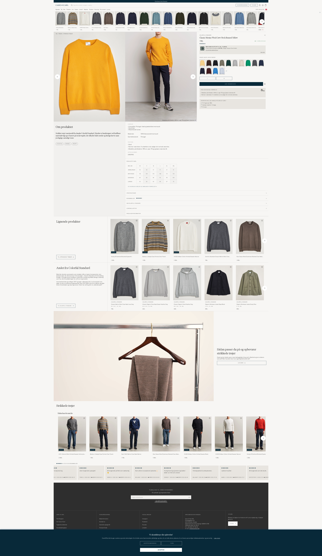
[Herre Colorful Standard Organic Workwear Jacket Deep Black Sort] (219, 282)
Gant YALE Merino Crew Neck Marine (131, 454)
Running (97, 9)
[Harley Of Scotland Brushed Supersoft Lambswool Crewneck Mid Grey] (61, 26)
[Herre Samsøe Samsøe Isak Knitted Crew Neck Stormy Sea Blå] (156, 18)
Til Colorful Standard (65, 305)
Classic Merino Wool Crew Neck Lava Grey (122, 304)
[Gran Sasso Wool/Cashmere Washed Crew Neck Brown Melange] (108, 26)
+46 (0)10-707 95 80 (192, 527)
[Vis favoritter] (263, 5)
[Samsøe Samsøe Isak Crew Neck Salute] (192, 26)
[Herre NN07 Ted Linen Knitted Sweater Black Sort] (203, 18)
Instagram (145, 519)
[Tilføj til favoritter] (136, 221)
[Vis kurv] (265, 5)
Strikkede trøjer (68, 33)
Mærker (86, 9)
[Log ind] (259, 5)
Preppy (75, 143)
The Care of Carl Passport (161, 1)
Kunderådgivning (242, 5)
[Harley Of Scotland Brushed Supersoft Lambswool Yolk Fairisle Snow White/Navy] (215, 26)
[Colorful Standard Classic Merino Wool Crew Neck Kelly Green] (248, 63)
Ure (73, 9)
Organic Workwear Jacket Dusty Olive (246, 304)
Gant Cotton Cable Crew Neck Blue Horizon (239, 27)
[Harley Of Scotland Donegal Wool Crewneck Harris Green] (180, 26)
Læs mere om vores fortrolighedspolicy (161, 501)
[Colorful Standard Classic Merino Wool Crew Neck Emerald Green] (229, 63)
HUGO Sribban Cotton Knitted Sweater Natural (84, 27)
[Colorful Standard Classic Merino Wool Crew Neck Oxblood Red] (209, 71)
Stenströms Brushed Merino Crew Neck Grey (227, 27)
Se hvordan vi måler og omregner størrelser (142, 186)
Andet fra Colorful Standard (73, 268)
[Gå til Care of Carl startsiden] (62, 5)
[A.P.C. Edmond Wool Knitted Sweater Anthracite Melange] (72, 452)
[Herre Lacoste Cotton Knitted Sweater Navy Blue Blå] (120, 18)
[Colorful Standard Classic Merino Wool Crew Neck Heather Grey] (235, 63)
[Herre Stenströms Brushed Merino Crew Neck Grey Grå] (227, 18)
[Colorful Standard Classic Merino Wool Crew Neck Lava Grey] (96, 26)
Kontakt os (102, 521)
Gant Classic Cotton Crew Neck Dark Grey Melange (251, 27)
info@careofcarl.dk (194, 528)
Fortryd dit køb (103, 527)
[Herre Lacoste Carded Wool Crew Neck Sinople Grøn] (144, 18)
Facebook (144, 521)
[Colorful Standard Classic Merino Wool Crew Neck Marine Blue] (261, 63)
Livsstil (81, 9)
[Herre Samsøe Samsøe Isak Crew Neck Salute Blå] (192, 18)
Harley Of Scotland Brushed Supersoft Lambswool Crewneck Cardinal (257, 454)
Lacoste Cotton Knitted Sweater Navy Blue (120, 27)
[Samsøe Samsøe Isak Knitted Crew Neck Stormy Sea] (156, 26)
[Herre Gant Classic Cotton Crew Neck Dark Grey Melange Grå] (251, 18)
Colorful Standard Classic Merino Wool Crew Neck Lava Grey (97, 27)
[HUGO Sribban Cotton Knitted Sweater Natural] (84, 26)
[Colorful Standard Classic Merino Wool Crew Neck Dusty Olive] (222, 63)
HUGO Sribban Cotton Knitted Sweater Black (196, 454)
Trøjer (60, 33)
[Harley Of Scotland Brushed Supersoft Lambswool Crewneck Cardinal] (260, 452)
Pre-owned (103, 9)
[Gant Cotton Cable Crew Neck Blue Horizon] (239, 26)
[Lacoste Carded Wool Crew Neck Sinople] (144, 26)
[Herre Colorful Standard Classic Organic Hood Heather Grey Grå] (187, 282)
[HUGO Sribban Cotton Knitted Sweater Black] (197, 452)
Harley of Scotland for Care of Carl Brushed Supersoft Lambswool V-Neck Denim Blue (167, 27)
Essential (60, 143)
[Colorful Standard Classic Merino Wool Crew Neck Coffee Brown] (209, 63)
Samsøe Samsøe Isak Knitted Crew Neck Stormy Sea (155, 27)
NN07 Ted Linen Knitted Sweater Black (203, 27)
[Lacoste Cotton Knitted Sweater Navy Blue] (120, 26)
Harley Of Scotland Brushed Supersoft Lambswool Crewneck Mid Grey (60, 27)
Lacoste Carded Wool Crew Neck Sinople (143, 27)
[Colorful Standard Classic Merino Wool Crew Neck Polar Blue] (222, 71)
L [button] (207, 78)
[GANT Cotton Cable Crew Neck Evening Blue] (263, 26)
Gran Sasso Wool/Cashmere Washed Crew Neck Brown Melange (108, 27)
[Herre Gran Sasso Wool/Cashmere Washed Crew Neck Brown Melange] (166, 433)
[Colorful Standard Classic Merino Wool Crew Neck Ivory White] (242, 63)
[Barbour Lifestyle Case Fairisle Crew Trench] (72, 26)
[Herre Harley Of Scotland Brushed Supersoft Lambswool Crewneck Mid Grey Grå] (61, 18)
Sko (64, 9)
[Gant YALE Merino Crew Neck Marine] (135, 452)
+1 (226, 71)
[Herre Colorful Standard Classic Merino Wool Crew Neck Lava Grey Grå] (96, 18)
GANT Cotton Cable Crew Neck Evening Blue (263, 27)
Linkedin (144, 527)
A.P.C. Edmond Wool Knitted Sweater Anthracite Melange (71, 454)
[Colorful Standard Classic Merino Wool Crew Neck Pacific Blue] (215, 71)
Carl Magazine (260, 9)
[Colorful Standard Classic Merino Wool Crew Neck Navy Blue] (202, 71)
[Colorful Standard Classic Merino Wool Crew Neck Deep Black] (215, 63)
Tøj (61, 9)
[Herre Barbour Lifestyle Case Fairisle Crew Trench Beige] (72, 18)
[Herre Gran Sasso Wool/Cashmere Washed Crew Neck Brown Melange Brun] (108, 18)
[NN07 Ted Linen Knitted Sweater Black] (203, 26)
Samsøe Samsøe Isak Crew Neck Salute (191, 27)
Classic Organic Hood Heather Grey (183, 304)
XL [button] (224, 78)
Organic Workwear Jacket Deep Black (215, 304)
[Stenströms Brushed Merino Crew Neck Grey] (227, 26)
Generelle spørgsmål (104, 524)
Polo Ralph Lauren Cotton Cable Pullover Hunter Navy (131, 27)
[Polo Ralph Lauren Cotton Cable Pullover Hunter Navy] (132, 26)
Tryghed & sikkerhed (61, 524)
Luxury (108, 9)
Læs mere (262, 52)
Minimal (67, 143)
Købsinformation (103, 519)
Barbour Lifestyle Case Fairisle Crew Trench (72, 27)
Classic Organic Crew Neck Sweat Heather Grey (155, 304)
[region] (161, 473)
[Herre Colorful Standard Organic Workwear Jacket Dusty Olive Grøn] (250, 282)
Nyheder (58, 9)
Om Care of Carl (60, 521)
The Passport (59, 519)
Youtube (144, 524)
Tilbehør (68, 9)
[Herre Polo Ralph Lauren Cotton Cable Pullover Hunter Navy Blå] (132, 18)
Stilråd (254, 5)
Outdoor (91, 9)
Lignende (68, 221)
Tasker (76, 9)
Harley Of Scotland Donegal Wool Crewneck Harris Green (179, 27)
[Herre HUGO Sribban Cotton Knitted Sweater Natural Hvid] (84, 18)
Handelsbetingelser (61, 527)
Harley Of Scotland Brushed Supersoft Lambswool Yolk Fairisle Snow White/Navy (215, 27)
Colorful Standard (205, 35)
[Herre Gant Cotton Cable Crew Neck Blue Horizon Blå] (239, 18)
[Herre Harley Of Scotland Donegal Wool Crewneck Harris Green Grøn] (180, 18)
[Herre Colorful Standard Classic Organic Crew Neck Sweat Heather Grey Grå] (156, 282)
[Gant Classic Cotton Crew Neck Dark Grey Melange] (251, 26)
